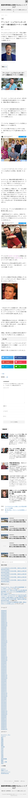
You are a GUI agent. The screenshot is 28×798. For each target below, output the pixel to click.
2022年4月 (4, 687)
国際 (2, 739)
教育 (2, 742)
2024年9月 (4, 643)
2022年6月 (4, 684)
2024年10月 (4, 642)
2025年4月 (4, 634)
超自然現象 (4, 758)
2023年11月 (4, 658)
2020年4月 (4, 723)
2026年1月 (4, 621)
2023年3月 (4, 670)
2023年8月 (4, 663)
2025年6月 (4, 631)
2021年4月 (4, 705)
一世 (7, 377)
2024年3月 (4, 652)
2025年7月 (4, 630)
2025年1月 (4, 639)
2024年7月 (4, 646)
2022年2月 (4, 690)
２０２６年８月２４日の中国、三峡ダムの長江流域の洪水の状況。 (18, 537)
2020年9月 (4, 715)
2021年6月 (4, 702)
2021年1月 (4, 709)
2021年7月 (4, 700)
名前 (5, 406)
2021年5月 (4, 703)
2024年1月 (4, 655)
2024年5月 (4, 649)
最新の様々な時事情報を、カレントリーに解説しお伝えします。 (14, 790)
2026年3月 (4, 618)
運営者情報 (16, 781)
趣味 (2, 760)
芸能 (2, 755)
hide (6, 66)
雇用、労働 (4, 761)
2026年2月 (4, 619)
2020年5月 (4, 721)
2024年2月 (4, 654)
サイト (4, 416)
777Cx (15, 588)
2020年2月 (4, 726)
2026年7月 (4, 612)
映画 (3, 373)
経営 (2, 752)
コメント (6, 387)
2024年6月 (4, 648)
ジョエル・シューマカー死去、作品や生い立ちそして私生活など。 (18, 435)
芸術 (2, 757)
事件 (2, 737)
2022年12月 (4, 675)
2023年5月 (4, 667)
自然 (2, 754)
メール (5, 411)
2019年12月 (4, 729)
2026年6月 (4, 613)
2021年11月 (4, 694)
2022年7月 (4, 682)
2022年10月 (4, 678)
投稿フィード (4, 770)
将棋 (2, 740)
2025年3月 (4, 636)
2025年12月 (4, 622)
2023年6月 (4, 666)
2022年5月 (4, 685)
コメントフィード (5, 771)
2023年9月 (4, 661)
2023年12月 (4, 657)
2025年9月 (4, 627)
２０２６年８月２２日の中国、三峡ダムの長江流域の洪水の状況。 (18, 555)
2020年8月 (4, 717)
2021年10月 (4, 696)
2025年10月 (4, 625)
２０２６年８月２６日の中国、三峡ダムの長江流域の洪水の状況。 (18, 521)
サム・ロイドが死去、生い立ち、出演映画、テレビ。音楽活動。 (18, 449)
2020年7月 (4, 718)
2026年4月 (4, 616)
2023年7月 (4, 664)
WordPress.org (5, 773)
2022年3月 (4, 688)
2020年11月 (4, 712)
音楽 (2, 763)
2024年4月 (4, 651)
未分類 (3, 746)
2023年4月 (4, 669)
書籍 (2, 745)
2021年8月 (4, 699)
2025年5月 (4, 633)
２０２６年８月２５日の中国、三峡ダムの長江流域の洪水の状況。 (18, 529)
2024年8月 (4, 645)
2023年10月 (4, 660)
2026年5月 (4, 615)
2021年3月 (4, 706)
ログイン (3, 768)
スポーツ (3, 736)
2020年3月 (4, 724)
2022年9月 (4, 679)
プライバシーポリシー (8, 781)
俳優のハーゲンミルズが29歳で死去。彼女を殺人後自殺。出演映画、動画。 (18, 492)
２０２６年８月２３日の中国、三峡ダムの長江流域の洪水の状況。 (18, 545)
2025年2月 (4, 637)
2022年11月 (4, 676)
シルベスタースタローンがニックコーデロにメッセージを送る (18, 476)
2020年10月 (4, 714)
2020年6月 (4, 720)
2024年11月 (4, 640)
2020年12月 (4, 711)
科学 (2, 751)
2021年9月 (4, 697)
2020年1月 (4, 727)
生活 (2, 748)
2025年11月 (4, 624)
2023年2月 (4, 672)
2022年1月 (4, 691)
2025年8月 (4, 628)
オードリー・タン (5, 734)
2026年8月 (4, 610)
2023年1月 (4, 673)
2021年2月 (4, 708)
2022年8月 (4, 681)
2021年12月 (4, 693)
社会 (2, 749)
